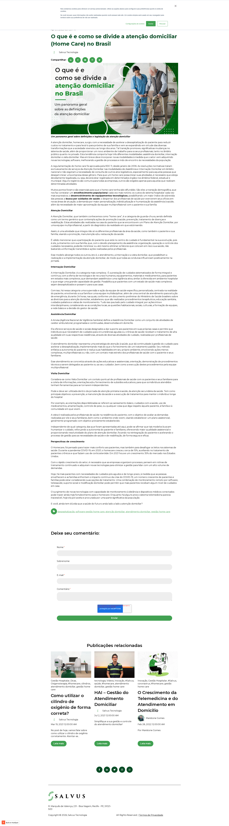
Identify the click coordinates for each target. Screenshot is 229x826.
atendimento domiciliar (138, 511)
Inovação (119, 680)
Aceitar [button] (150, 23)
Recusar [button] (162, 23)
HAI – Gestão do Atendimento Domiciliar (111, 698)
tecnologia (100, 680)
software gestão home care (90, 511)
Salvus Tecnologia (68, 52)
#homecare (74, 683)
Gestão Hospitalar (60, 680)
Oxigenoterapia (59, 683)
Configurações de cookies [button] (135, 23)
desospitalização (66, 511)
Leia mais (59, 743)
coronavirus (144, 683)
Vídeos (110, 680)
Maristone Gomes (155, 718)
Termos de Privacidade (151, 815)
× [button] (175, 5)
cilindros (85, 683)
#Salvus (129, 680)
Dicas (73, 680)
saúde (97, 683)
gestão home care (160, 511)
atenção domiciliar (115, 511)
